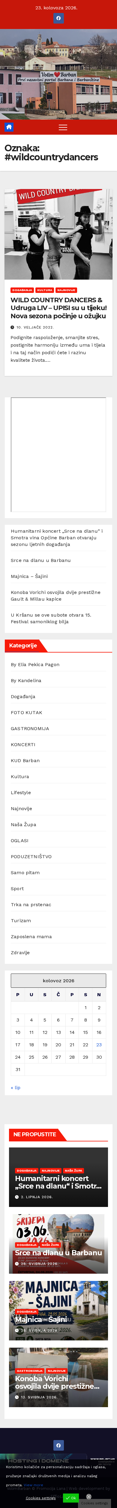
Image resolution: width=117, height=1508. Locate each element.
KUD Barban (25, 760)
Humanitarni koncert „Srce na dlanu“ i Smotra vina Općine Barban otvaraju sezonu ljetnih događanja (57, 537)
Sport (17, 888)
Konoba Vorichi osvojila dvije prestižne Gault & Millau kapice (54, 1386)
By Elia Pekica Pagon (35, 664)
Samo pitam (25, 872)
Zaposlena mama (31, 936)
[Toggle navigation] (63, 127)
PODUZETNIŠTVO (31, 856)
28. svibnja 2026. (40, 1264)
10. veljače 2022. (35, 327)
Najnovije (66, 290)
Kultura (44, 290)
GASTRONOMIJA (30, 728)
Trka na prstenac (31, 904)
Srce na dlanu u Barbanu (41, 560)
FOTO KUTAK (26, 712)
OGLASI (19, 840)
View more (33, 1485)
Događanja (22, 290)
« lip (15, 1087)
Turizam (21, 920)
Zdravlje (20, 952)
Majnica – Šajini (29, 576)
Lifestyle (21, 792)
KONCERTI (23, 744)
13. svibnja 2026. (39, 1397)
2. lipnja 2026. (37, 1197)
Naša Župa (23, 824)
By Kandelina (26, 680)
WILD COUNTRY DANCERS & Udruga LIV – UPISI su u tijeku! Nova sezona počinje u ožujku (58, 308)
